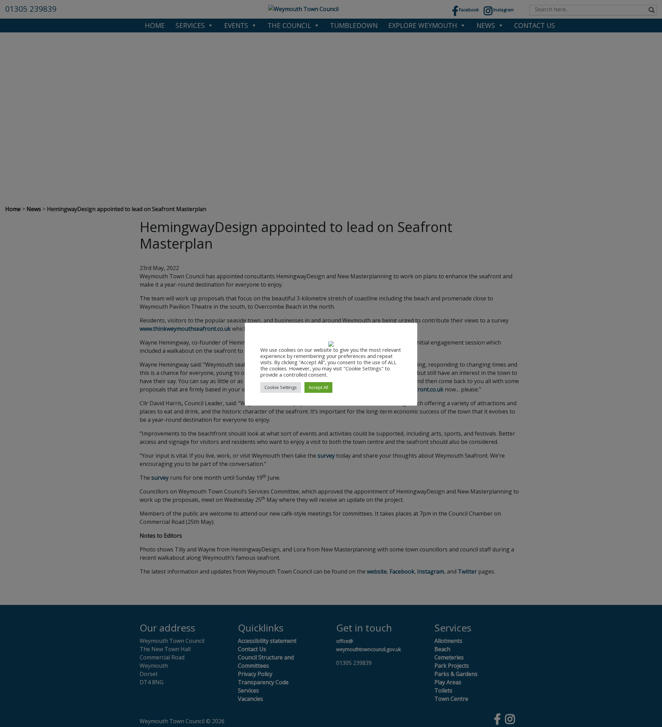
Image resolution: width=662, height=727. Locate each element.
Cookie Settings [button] (280, 387)
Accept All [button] (318, 387)
